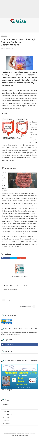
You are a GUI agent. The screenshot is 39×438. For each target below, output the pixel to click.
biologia (6, 417)
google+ (22, 258)
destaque (6, 424)
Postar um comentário (10, 290)
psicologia (6, 411)
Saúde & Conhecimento (7, 48)
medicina (4, 35)
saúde (5, 408)
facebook (6, 258)
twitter (14, 258)
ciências (6, 420)
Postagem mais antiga (25, 306)
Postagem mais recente (12, 300)
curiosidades (7, 414)
